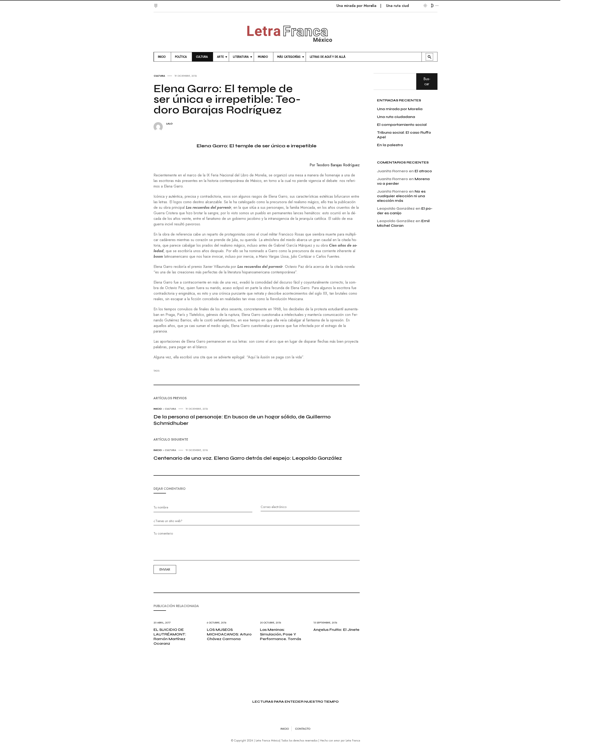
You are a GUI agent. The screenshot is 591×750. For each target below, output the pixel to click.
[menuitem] (162, 56)
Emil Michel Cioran (403, 223)
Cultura (159, 76)
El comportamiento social (402, 124)
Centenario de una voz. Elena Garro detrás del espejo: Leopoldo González (248, 458)
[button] (156, 3)
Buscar (426, 81)
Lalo (169, 123)
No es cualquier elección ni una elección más (401, 196)
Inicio (158, 409)
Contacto (303, 728)
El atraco (423, 171)
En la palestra (390, 145)
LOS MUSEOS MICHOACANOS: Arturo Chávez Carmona (229, 634)
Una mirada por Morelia (343, 5)
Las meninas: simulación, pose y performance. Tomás (280, 634)
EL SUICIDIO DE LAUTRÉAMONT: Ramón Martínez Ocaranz (170, 636)
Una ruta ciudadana (389, 5)
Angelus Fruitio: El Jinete (336, 629)
